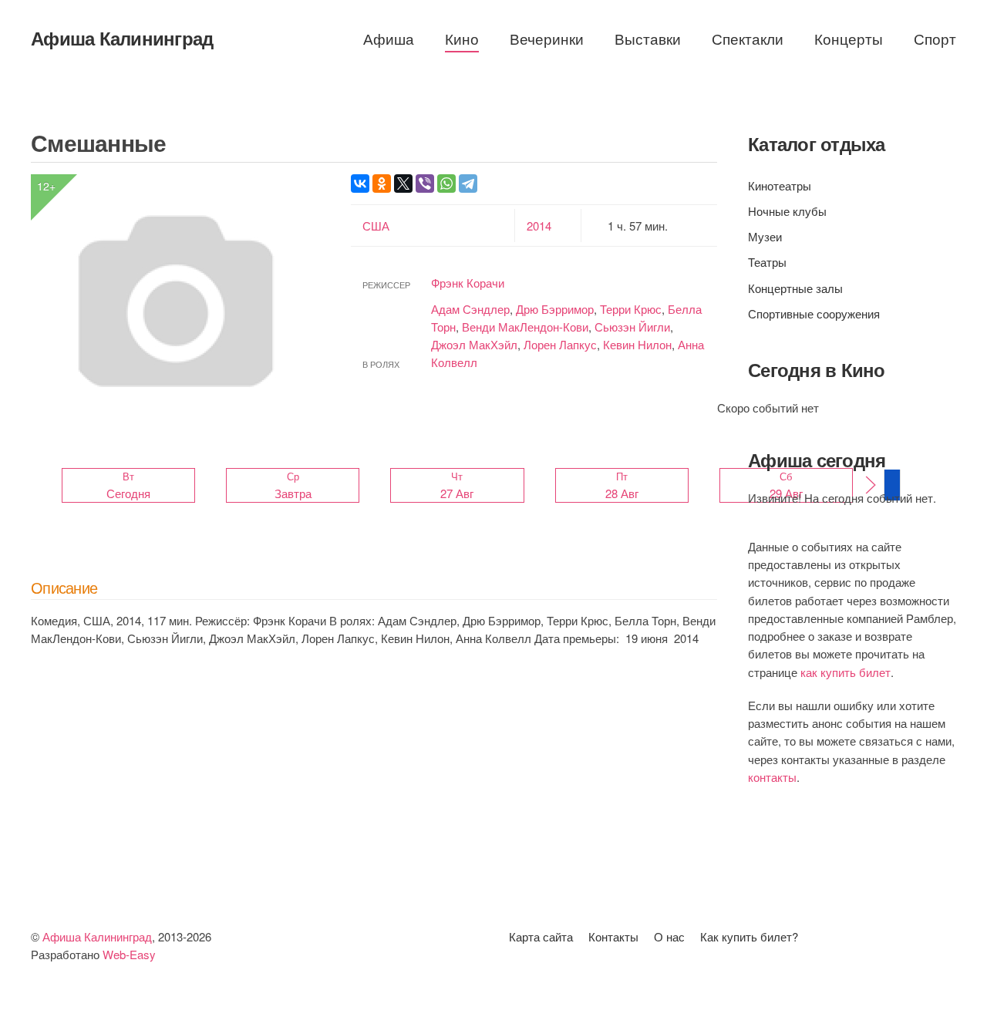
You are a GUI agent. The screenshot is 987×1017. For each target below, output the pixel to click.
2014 (539, 225)
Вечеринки (547, 38)
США (375, 225)
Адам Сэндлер (470, 309)
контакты (772, 777)
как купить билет (845, 672)
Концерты (848, 38)
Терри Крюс (631, 309)
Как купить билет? (749, 936)
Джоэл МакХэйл (474, 344)
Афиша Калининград (122, 38)
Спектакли (747, 38)
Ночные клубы (787, 211)
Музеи (765, 236)
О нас (669, 936)
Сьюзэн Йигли (632, 326)
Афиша (388, 38)
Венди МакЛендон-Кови (525, 326)
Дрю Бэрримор (555, 309)
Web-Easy (129, 954)
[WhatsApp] (446, 183)
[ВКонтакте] (360, 183)
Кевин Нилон (637, 344)
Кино (462, 38)
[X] (403, 183)
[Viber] (425, 183)
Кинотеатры (779, 185)
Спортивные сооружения (814, 313)
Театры (767, 262)
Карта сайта (541, 936)
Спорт (935, 38)
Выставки (648, 38)
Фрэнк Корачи (467, 282)
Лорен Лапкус (560, 344)
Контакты (613, 936)
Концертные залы (795, 288)
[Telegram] (468, 183)
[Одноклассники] (381, 183)
